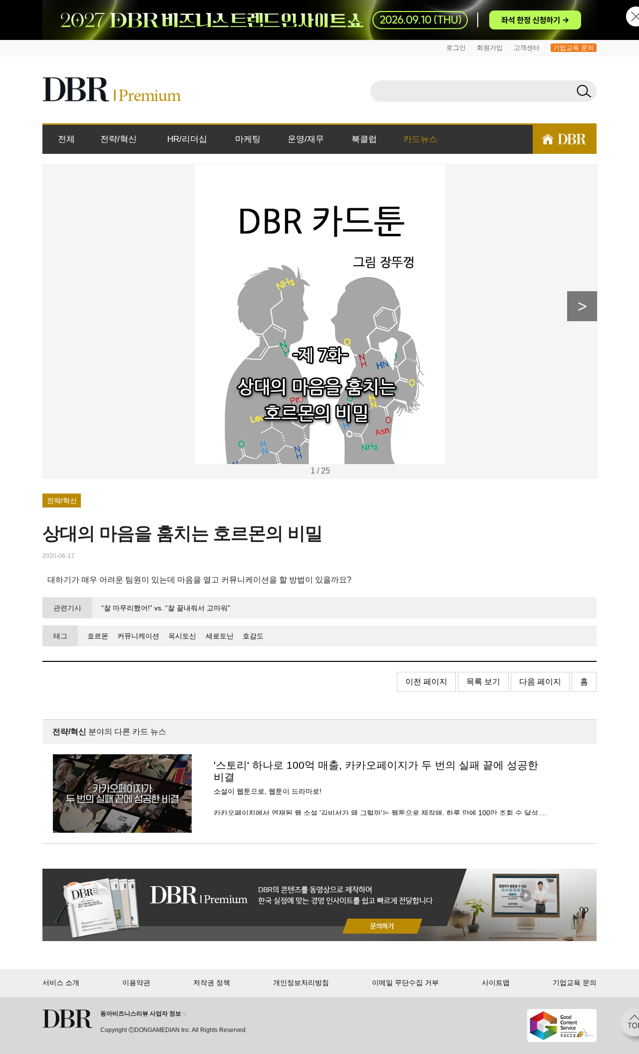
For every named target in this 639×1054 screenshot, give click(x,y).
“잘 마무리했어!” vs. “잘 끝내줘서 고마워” (165, 608)
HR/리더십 (187, 139)
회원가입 (490, 47)
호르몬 (97, 636)
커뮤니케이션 (138, 636)
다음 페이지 (540, 681)
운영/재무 (306, 139)
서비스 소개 (60, 983)
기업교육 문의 (573, 47)
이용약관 (136, 983)
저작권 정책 (211, 983)
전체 (66, 139)
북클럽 (364, 139)
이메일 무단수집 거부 (405, 983)
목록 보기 (483, 681)
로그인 (456, 47)
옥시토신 (182, 636)
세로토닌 (219, 636)
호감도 (253, 636)
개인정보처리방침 (301, 983)
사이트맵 (496, 983)
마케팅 (248, 139)
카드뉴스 (420, 139)
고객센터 (527, 47)
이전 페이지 (426, 681)
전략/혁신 (118, 139)
